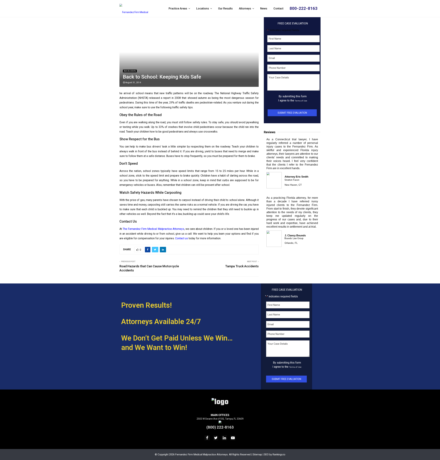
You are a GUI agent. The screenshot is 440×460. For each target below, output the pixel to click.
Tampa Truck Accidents (242, 266)
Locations (202, 8)
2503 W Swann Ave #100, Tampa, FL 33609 (220, 418)
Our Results (225, 8)
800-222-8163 (303, 8)
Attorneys (245, 8)
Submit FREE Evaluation (292, 112)
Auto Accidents (130, 71)
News (263, 8)
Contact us (181, 238)
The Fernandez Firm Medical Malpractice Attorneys (153, 229)
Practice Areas (178, 8)
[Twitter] (215, 437)
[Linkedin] (224, 437)
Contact (278, 8)
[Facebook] (207, 437)
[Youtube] (232, 437)
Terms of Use (301, 101)
